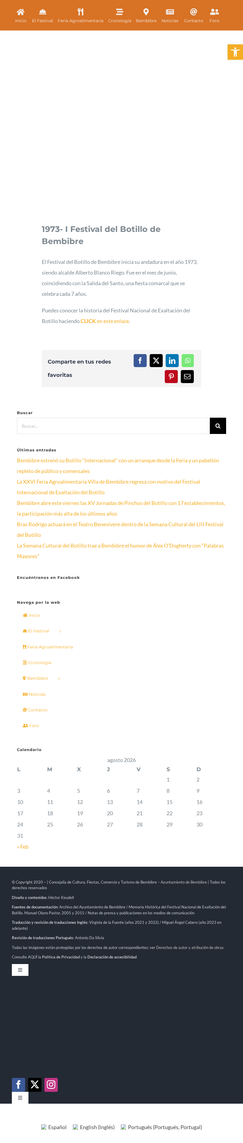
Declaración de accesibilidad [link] (112, 957)
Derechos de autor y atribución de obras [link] (190, 947)
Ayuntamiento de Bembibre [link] (184, 882)
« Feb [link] (22, 846)
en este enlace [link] (105, 321)
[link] (235, 52)
